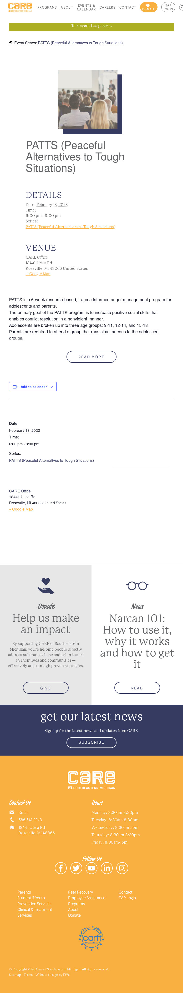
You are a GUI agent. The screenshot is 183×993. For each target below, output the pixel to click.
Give (45, 688)
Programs (47, 7)
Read (137, 688)
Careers (108, 7)
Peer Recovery (80, 892)
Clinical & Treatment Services (34, 912)
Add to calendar (34, 386)
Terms (28, 975)
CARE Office (20, 491)
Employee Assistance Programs (86, 900)
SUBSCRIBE (91, 742)
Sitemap (15, 975)
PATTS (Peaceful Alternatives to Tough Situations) (70, 227)
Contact (127, 7)
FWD (67, 975)
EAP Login (168, 7)
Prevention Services (34, 903)
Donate (74, 915)
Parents (24, 892)
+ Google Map (38, 274)
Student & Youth (31, 898)
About (67, 7)
